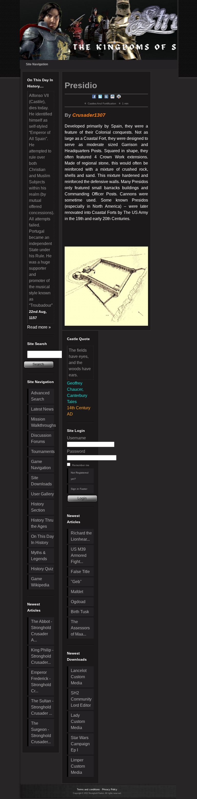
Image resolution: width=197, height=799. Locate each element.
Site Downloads (41, 481)
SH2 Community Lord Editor (81, 699)
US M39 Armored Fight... (78, 555)
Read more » (39, 327)
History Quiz (42, 569)
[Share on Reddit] (113, 97)
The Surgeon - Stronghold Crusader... (41, 732)
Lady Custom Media (78, 721)
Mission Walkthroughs (42, 422)
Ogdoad (78, 602)
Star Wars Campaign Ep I (80, 744)
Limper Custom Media (78, 766)
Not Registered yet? (79, 475)
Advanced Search (40, 396)
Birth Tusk (80, 612)
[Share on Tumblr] (106, 97)
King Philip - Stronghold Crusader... (42, 656)
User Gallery (42, 494)
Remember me (80, 465)
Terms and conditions (88, 789)
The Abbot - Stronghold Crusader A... (41, 630)
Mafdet (77, 591)
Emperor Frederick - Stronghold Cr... (41, 681)
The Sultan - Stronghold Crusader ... (42, 707)
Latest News (42, 409)
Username (76, 438)
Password (76, 451)
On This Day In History (42, 539)
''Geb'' (76, 581)
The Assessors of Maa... (80, 628)
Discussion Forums (41, 438)
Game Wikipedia (40, 582)
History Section (38, 507)
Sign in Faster (79, 488)
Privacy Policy (109, 789)
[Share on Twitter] (100, 97)
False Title (80, 571)
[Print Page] (119, 97)
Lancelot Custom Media (78, 676)
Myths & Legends (39, 555)
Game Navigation (41, 464)
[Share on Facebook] (94, 97)
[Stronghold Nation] (98, 30)
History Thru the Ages (42, 523)
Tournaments (42, 451)
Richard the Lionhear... (81, 536)
